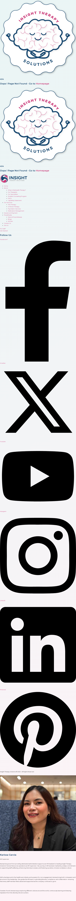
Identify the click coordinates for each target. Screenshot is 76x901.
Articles (10, 221)
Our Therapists (12, 192)
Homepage (42, 83)
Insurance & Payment (10, 213)
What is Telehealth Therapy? (17, 190)
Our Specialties (13, 194)
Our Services (8, 202)
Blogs (10, 219)
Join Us (6, 225)
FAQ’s (10, 198)
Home (6, 186)
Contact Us (7, 223)
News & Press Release (15, 217)
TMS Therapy (12, 204)
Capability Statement (15, 200)
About (6, 188)
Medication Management (16, 211)
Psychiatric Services (14, 209)
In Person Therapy (13, 206)
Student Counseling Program (17, 196)
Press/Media (8, 215)
